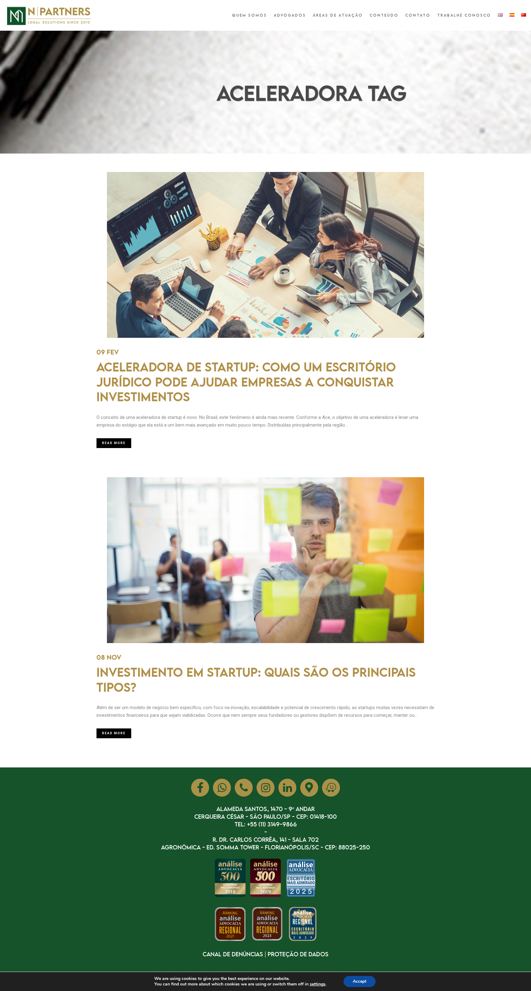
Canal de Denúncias (233, 954)
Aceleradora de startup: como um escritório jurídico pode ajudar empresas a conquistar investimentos (246, 382)
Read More (114, 443)
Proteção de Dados (298, 954)
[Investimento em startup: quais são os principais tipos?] (265, 560)
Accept (359, 981)
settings (317, 984)
